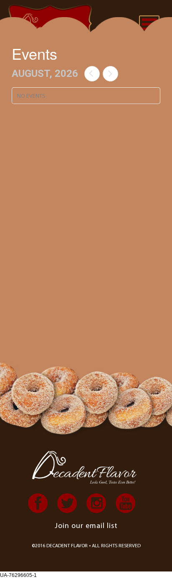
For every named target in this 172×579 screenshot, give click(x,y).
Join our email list (86, 526)
